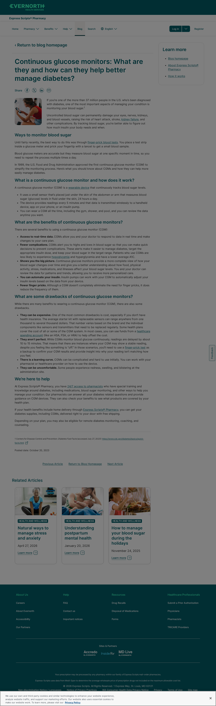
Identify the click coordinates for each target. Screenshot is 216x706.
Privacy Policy (72, 702)
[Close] (210, 698)
